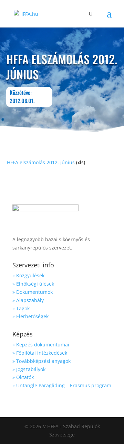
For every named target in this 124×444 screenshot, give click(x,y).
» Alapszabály (28, 300)
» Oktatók (23, 377)
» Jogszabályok (28, 369)
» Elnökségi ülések (33, 283)
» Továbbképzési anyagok (41, 361)
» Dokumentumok (32, 292)
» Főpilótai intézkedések (39, 352)
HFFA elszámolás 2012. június (41, 162)
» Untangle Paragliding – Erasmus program (61, 385)
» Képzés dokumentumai (40, 344)
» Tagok (21, 308)
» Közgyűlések (28, 275)
